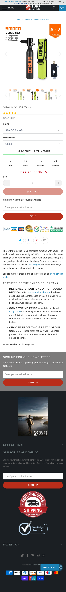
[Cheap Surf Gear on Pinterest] (33, 556)
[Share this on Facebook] (28, 240)
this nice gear (34, 264)
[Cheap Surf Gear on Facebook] (27, 556)
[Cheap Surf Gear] (33, 8)
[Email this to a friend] (44, 240)
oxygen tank (15, 311)
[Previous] (6, 54)
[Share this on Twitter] (20, 240)
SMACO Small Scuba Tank (38, 292)
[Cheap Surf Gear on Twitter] (22, 556)
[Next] (59, 54)
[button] (9, 113)
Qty (5, 177)
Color (6, 124)
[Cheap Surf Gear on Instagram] (38, 556)
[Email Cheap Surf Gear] (43, 556)
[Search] (55, 7)
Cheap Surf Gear (36, 565)
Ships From (9, 137)
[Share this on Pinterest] (36, 240)
